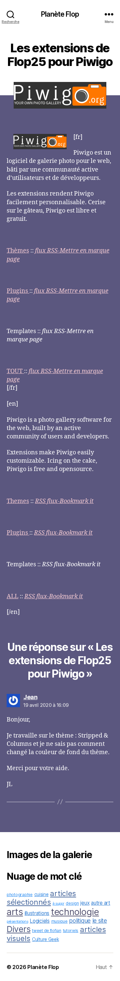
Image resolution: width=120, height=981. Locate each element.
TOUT (15, 371)
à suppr (58, 903)
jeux (84, 903)
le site (99, 920)
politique (80, 920)
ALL (12, 596)
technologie (75, 911)
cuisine (41, 894)
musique (59, 921)
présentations (17, 921)
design (72, 903)
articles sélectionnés (41, 897)
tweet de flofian (46, 930)
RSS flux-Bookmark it (64, 501)
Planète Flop (60, 14)
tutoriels (71, 930)
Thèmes (18, 250)
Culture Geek (45, 939)
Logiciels (40, 921)
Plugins (18, 291)
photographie (20, 894)
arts (15, 911)
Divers (18, 929)
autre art (100, 903)
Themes (18, 501)
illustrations (37, 913)
